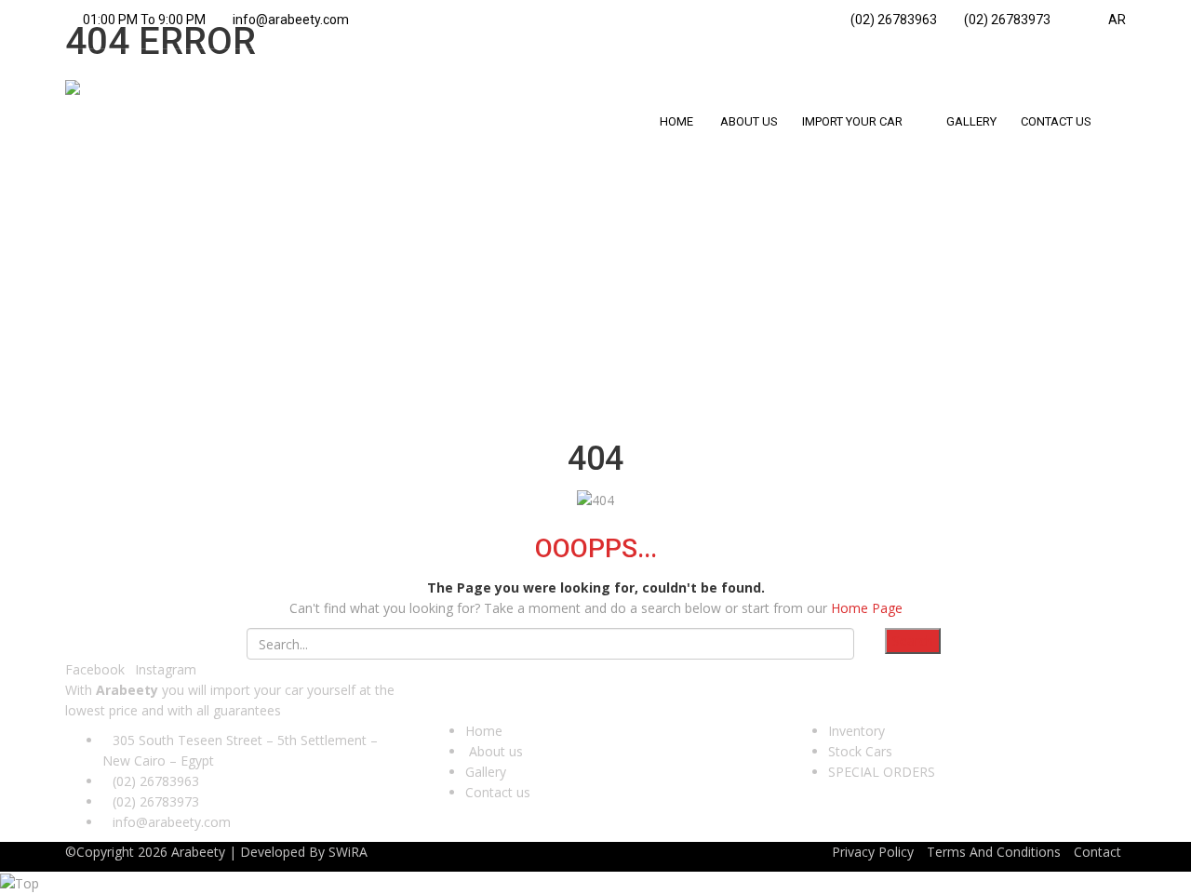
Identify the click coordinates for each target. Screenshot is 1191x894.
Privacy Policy (873, 852)
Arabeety (198, 852)
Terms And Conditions (994, 852)
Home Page (867, 608)
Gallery (485, 772)
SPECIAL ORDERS (881, 772)
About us (494, 751)
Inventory (856, 731)
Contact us (497, 792)
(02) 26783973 (1005, 19)
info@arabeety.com (291, 19)
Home (483, 731)
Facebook (95, 669)
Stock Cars (860, 751)
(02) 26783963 (892, 19)
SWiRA (348, 852)
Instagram (165, 669)
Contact (1097, 852)
